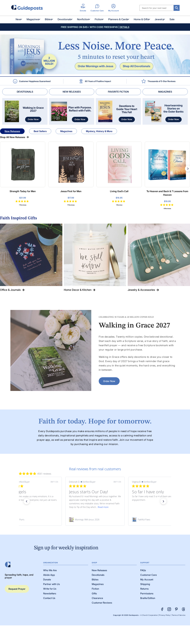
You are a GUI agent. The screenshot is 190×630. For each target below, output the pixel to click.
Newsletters (49, 593)
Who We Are (50, 570)
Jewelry (159, 19)
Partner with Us (51, 584)
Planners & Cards (118, 19)
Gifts (94, 593)
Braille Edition (147, 598)
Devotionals (64, 19)
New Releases (12, 131)
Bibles (48, 19)
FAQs (143, 570)
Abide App (49, 574)
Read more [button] (103, 507)
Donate (47, 579)
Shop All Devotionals (136, 66)
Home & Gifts (141, 19)
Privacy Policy (164, 615)
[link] (32, 519)
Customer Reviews (102, 602)
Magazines (33, 19)
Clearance (97, 598)
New (18, 19)
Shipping (145, 584)
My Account (146, 579)
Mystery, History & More (99, 131)
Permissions (146, 593)
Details (124, 27)
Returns (144, 588)
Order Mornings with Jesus (95, 66)
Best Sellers (40, 131)
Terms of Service (178, 615)
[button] (27, 501)
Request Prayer (16, 588)
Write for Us (49, 588)
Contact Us (49, 598)
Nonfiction (83, 19)
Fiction (99, 19)
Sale (172, 19)
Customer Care (148, 574)
